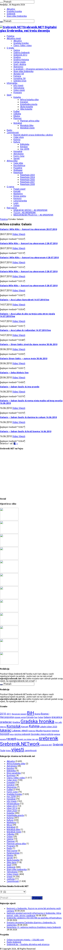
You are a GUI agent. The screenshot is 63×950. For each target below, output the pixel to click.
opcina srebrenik (22, 734)
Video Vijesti (18, 234)
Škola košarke (26, 107)
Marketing (18, 194)
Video (8, 750)
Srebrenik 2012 (20, 55)
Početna (10, 36)
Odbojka (17, 114)
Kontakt (16, 191)
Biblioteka (24, 144)
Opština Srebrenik (21, 52)
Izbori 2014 (12, 808)
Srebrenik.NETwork (20, 744)
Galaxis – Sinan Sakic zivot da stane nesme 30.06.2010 (28, 344)
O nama (10, 186)
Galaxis (47, 717)
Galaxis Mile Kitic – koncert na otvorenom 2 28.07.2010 (28, 243)
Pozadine (17, 168)
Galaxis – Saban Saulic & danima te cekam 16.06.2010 (28, 417)
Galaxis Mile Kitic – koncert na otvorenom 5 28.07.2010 (28, 285)
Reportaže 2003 (27, 175)
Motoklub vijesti (27, 128)
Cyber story (18, 137)
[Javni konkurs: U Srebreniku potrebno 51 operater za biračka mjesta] (9, 664)
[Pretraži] (1, 2)
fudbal (40, 717)
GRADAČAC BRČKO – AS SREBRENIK (30, 210)
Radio (9, 130)
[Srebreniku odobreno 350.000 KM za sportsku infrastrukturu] (9, 546)
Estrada (30, 717)
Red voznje (12, 851)
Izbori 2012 (12, 806)
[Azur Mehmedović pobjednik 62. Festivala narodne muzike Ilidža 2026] (9, 611)
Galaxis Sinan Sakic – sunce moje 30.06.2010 (23, 358)
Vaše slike (18, 163)
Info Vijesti (18, 85)
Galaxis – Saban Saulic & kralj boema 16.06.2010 (25, 431)
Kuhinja (16, 139)
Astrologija (18, 154)
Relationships (13, 853)
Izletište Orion (19, 81)
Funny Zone (18, 156)
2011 (9, 714)
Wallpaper (18, 170)
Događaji (11, 782)
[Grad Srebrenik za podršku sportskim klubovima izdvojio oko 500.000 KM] (9, 651)
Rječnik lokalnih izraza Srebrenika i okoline (33, 135)
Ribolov (16, 116)
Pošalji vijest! (19, 189)
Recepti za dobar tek (26, 739)
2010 (3, 713)
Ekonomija (11, 787)
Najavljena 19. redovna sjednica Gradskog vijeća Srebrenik (34, 927)
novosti (4, 734)
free (35, 717)
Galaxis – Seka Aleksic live (14, 372)
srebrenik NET (46, 745)
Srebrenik (11, 14)
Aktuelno (11, 9)
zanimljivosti (31, 750)
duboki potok (20, 717)
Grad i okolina (19, 64)
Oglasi (16, 205)
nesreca (55, 731)
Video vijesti (19, 90)
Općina (16, 50)
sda (36, 739)
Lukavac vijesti (20, 730)
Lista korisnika (20, 201)
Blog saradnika (14, 773)
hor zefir (58, 722)
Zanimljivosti (13, 132)
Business (11, 775)
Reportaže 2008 (27, 184)
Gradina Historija (21, 59)
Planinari (17, 118)
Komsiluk (14, 726)
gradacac (6, 722)
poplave (57, 734)
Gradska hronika (14, 11)
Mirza (9, 825)
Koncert (24, 727)
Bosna (37, 714)
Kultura (16, 142)
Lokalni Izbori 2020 (48, 727)
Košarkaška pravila (28, 104)
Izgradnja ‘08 (19, 78)
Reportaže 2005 (27, 179)
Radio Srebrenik (14, 942)
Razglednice (19, 165)
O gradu (10, 48)
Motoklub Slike (26, 125)
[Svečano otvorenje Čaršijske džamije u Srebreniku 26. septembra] (9, 559)
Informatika (12, 83)
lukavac (5, 730)
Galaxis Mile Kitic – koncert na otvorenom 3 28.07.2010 (28, 271)
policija (49, 734)
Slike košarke (26, 109)
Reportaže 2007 (27, 182)
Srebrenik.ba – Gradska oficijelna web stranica (28, 944)
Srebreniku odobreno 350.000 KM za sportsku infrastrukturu (34, 918)
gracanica (56, 717)
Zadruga (11, 879)
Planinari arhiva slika (29, 121)
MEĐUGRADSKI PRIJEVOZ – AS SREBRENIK (33, 215)
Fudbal (16, 111)
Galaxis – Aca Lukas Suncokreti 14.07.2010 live (24, 299)
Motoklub (17, 123)
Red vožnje (12, 208)
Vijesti (10, 876)
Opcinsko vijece (38, 734)
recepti (11, 739)
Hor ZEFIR (24, 149)
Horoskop (17, 151)
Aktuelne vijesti (14, 38)
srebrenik (48, 738)
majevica (31, 731)
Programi (17, 92)
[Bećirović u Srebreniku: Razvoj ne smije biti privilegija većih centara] (9, 520)
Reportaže (18, 172)
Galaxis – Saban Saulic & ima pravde (19, 386)
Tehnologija (18, 88)
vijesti (17, 749)
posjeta (3, 739)
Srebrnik (58, 744)
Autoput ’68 (18, 74)
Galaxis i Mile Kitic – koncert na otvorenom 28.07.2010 (28, 229)
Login (15, 203)
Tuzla (2, 750)
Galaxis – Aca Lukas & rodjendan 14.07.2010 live (25, 330)
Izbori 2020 (12, 811)
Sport (9, 95)
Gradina (17, 57)
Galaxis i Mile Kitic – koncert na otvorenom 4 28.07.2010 (29, 257)
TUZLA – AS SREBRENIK (24, 212)
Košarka (17, 97)
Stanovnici (18, 67)
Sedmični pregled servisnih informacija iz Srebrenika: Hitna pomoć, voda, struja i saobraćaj (34, 914)
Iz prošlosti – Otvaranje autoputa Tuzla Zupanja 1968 (37, 69)
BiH (30, 713)
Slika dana (11, 862)
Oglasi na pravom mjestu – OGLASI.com (25, 940)
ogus (12, 734)
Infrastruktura (13, 803)
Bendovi (24, 147)
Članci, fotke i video (22, 45)
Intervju (3, 727)
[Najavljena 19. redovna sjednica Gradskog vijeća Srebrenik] (9, 572)
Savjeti (16, 158)
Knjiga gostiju (19, 196)
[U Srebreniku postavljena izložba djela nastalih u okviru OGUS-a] (9, 598)
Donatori (24, 102)
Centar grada (19, 62)
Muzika (39, 731)
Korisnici (17, 198)
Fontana (17, 76)
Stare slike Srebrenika (17, 16)
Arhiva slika (12, 161)
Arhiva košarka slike (29, 99)
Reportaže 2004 (27, 177)
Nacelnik (47, 731)
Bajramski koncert (19, 714)
